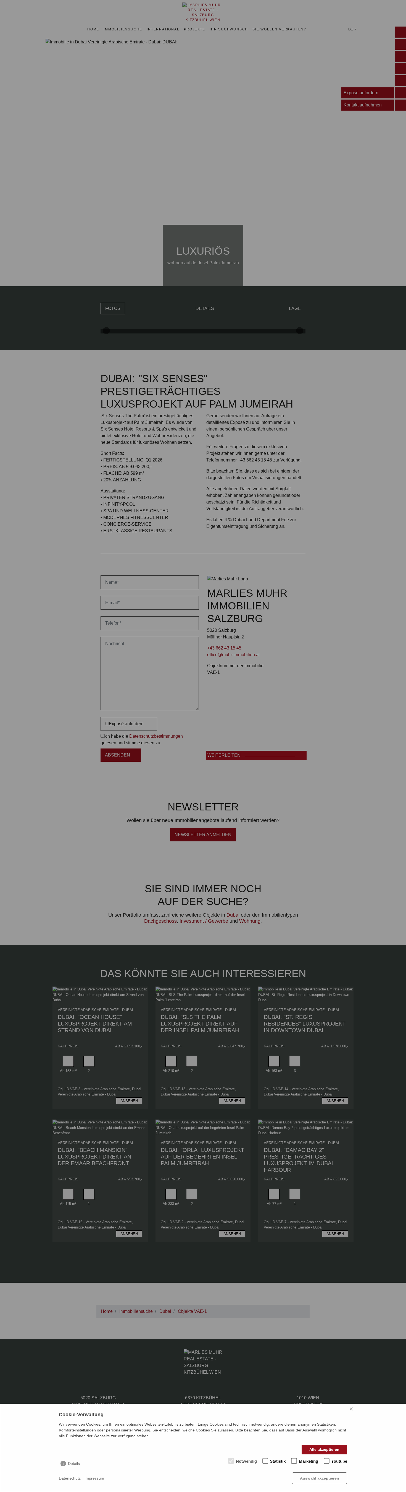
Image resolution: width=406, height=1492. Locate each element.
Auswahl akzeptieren (319, 1478)
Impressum (94, 1478)
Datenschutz (70, 1478)
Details (74, 1463)
